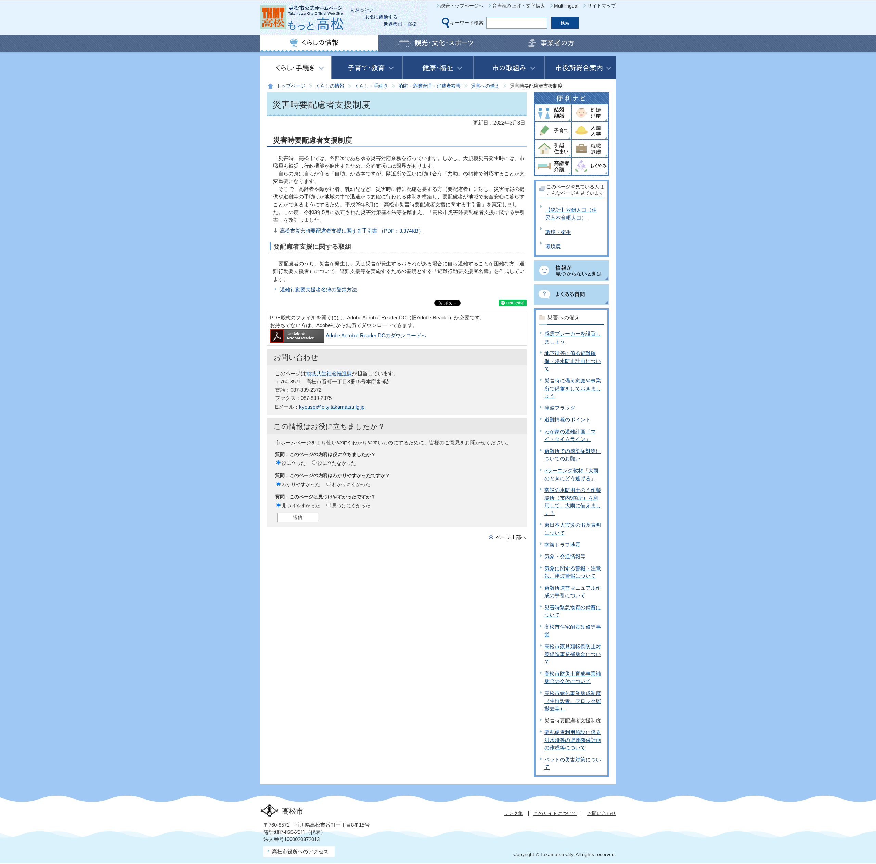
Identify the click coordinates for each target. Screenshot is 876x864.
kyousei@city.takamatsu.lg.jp (331, 407)
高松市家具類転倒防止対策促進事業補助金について (572, 654)
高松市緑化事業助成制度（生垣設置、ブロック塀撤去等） (572, 700)
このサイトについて (555, 813)
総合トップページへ (462, 6)
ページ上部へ (510, 537)
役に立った (294, 463)
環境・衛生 (558, 232)
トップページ (290, 86)
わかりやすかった (301, 484)
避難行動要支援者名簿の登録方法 (318, 289)
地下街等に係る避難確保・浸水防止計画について (572, 360)
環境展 (553, 246)
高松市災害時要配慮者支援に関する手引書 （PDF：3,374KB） (352, 231)
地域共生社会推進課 (329, 373)
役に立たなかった (337, 463)
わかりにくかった (351, 484)
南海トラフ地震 (562, 545)
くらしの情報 (329, 86)
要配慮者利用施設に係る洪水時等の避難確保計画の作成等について (572, 739)
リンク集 (513, 813)
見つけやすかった (301, 505)
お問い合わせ (601, 813)
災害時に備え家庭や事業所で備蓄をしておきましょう (572, 388)
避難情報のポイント (567, 419)
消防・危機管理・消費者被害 (429, 86)
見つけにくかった (351, 505)
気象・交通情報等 (564, 556)
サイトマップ (601, 6)
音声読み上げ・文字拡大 (518, 6)
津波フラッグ (559, 408)
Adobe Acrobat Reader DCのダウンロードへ (376, 335)
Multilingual (566, 6)
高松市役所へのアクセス (300, 851)
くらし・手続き (371, 86)
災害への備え (485, 86)
